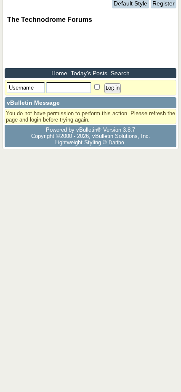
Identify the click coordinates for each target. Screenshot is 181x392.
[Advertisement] (72, 47)
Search (120, 73)
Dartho (116, 142)
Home (59, 73)
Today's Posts (89, 73)
